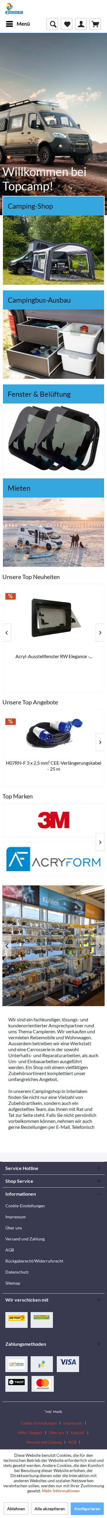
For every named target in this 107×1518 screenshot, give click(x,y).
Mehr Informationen (61, 1490)
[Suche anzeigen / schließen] (52, 24)
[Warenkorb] (95, 24)
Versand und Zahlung (25, 1238)
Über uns (13, 1227)
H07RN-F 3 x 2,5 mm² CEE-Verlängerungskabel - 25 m (53, 766)
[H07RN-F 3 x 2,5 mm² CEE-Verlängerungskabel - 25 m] (53, 733)
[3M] (53, 820)
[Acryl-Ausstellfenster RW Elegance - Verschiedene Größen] (53, 618)
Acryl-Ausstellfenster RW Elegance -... (53, 656)
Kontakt (78, 1432)
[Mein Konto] (81, 24)
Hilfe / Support (30, 1432)
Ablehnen (16, 1508)
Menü (23, 24)
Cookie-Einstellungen (25, 1205)
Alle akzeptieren (49, 1508)
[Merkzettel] (67, 24)
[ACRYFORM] (53, 859)
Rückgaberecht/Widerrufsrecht (34, 1260)
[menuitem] (17, 24)
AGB (9, 1249)
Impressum (15, 1216)
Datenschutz (17, 1271)
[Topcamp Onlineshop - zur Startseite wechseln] (14, 9)
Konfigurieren (87, 1508)
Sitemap (12, 1282)
